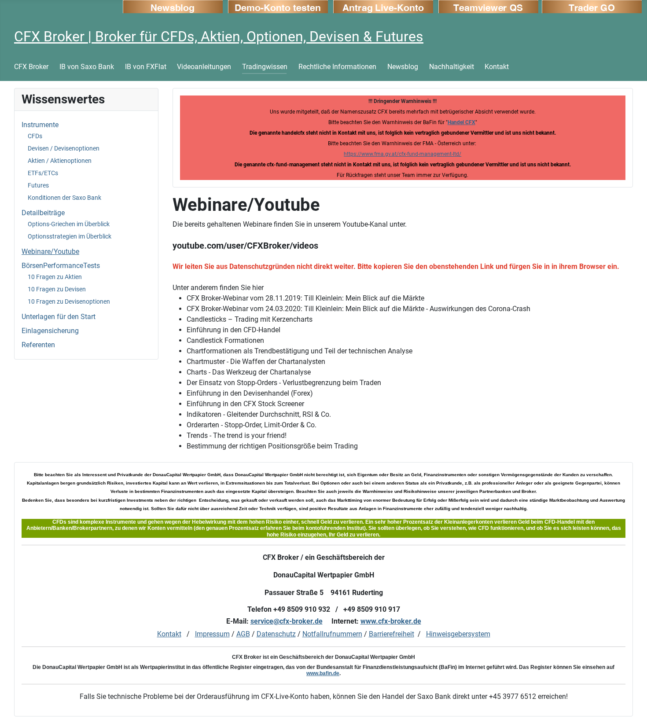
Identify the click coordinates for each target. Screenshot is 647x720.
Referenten (38, 345)
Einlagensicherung (50, 331)
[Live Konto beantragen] (383, 6)
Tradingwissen (264, 66)
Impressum (212, 634)
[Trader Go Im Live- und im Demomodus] (592, 6)
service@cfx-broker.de (286, 621)
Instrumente (40, 125)
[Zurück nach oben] (631, 703)
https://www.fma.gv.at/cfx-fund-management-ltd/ (402, 154)
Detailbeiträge (43, 213)
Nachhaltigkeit (451, 66)
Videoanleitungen (204, 66)
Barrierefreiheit (391, 634)
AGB (243, 634)
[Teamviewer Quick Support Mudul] (488, 6)
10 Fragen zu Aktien (55, 276)
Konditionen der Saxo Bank (64, 197)
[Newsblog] (173, 6)
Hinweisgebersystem (458, 634)
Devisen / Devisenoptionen (63, 148)
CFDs (35, 136)
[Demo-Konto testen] (278, 6)
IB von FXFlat (145, 66)
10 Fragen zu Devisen (57, 289)
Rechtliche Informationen (337, 66)
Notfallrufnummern (332, 634)
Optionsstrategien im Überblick (69, 236)
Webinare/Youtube (50, 251)
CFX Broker (31, 66)
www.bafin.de (322, 673)
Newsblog (402, 66)
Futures (38, 185)
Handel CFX (461, 122)
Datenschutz (276, 634)
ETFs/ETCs (43, 172)
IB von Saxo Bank (86, 66)
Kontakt (497, 66)
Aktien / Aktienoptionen (60, 160)
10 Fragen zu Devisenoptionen (69, 301)
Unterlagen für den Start (59, 316)
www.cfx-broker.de (390, 621)
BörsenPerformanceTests (61, 265)
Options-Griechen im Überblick (69, 224)
